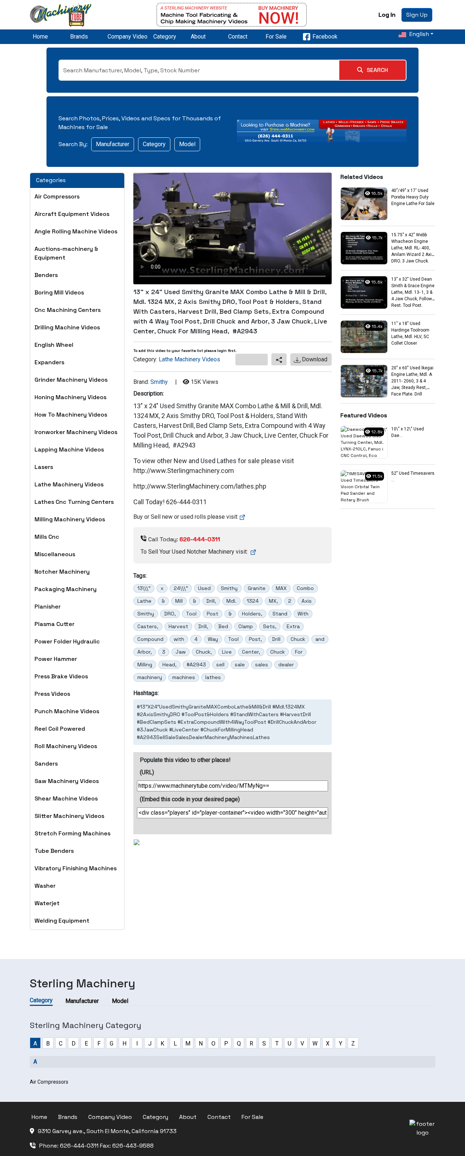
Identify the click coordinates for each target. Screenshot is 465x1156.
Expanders (49, 362)
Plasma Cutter (54, 624)
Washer (45, 886)
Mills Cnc (47, 537)
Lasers (44, 467)
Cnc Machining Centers (68, 310)
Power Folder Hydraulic (67, 641)
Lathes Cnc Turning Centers (74, 502)
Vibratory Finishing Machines (76, 868)
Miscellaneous (55, 554)
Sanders (46, 763)
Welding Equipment (62, 920)
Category (164, 36)
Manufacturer (112, 144)
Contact (237, 36)
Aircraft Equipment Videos (72, 214)
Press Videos (52, 694)
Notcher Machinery (62, 571)
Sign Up (417, 15)
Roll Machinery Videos (66, 746)
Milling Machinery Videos (70, 519)
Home (40, 36)
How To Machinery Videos (71, 414)
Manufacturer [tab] (82, 1001)
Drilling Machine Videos (67, 327)
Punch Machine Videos (67, 711)
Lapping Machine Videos (69, 449)
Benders (46, 275)
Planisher (48, 606)
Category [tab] (41, 1000)
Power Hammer (56, 659)
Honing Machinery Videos (70, 397)
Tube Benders (54, 851)
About (198, 36)
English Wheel (54, 345)
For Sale (276, 36)
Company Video (127, 36)
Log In (387, 15)
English (418, 34)
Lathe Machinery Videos (69, 484)
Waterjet (47, 903)
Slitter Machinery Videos (69, 816)
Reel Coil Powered (60, 728)
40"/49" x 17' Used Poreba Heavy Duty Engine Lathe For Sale (412, 197)
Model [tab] (120, 1001)
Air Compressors (57, 196)
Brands (79, 36)
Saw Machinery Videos (67, 781)
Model (187, 144)
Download (313, 359)
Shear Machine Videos (66, 798)
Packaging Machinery (66, 589)
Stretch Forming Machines (72, 833)
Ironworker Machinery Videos (76, 432)
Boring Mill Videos (59, 292)
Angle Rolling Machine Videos (76, 231)
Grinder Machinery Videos (71, 380)
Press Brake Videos (61, 676)
